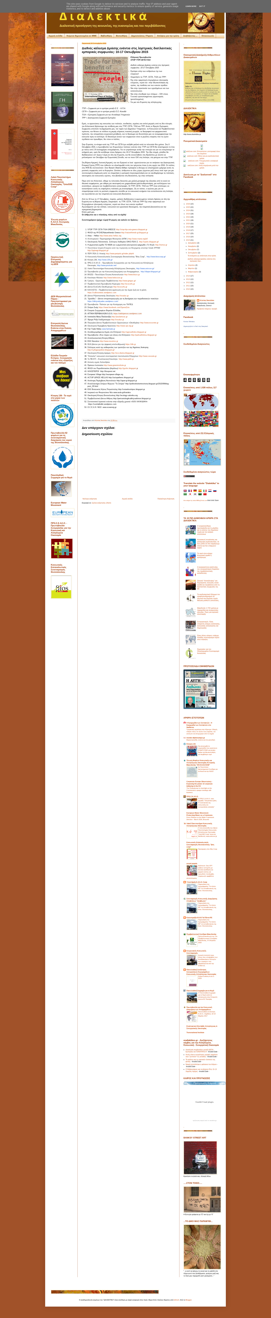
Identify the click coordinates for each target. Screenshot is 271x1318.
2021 (188, 220)
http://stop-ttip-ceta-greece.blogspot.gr (131, 229)
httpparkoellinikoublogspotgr (144, 335)
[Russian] (215, 491)
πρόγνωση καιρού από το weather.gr (205, 1120)
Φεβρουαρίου (193, 272)
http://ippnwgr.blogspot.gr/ (98, 250)
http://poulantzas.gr (119, 317)
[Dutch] (210, 491)
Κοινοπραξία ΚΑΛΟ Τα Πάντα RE (199, 918)
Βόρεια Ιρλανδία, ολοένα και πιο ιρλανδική (200, 740)
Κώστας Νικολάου (207, 300)
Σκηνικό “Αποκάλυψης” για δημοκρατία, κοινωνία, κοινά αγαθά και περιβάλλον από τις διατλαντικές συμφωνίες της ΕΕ (208, 585)
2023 (188, 214)
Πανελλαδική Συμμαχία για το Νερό (200, 991)
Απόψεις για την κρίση (168, 36)
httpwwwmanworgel (138, 239)
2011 (188, 286)
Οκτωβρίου (192, 250)
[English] (185, 491)
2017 (188, 233)
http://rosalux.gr (122, 296)
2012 (188, 282)
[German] (195, 491)
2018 (188, 230)
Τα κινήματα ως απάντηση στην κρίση (202, 256)
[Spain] (200, 491)
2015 (188, 240)
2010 (188, 289)
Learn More (190, 6)
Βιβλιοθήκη (106, 36)
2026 (188, 204)
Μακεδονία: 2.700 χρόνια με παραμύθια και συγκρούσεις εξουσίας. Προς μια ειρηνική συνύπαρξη (207, 611)
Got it (202, 6)
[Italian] (205, 491)
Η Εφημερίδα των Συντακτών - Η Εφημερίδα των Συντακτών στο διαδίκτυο (199, 725)
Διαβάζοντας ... (190, 36)
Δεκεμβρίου (192, 243)
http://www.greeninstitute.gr (115, 365)
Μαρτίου (191, 268)
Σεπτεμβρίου (193, 253)
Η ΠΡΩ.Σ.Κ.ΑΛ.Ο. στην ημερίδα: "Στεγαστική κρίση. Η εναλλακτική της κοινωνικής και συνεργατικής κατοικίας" (207, 803)
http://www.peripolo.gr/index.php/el (120, 254)
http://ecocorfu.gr (128, 284)
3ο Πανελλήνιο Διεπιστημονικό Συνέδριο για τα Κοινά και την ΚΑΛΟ (208, 769)
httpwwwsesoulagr (148, 356)
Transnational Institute (195, 1033)
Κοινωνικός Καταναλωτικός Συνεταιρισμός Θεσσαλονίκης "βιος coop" (200, 844)
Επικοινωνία (208, 36)
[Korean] (195, 495)
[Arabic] (200, 495)
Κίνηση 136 (191, 744)
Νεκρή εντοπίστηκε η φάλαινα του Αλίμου (201, 1064)
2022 (188, 217)
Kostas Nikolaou (189, 321)
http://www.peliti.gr (126, 359)
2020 (188, 224)
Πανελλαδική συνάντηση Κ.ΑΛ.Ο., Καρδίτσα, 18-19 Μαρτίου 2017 (207, 1014)
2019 (188, 227)
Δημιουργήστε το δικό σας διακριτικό (195, 326)
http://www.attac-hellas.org (110, 236)
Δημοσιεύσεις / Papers (142, 36)
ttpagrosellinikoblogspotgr (134, 332)
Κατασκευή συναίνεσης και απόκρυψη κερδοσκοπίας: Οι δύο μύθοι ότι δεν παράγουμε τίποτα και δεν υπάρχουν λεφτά (208, 544)
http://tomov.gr (161, 245)
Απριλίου (191, 265)
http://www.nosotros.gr (109, 341)
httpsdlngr (130, 344)
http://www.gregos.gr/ (127, 281)
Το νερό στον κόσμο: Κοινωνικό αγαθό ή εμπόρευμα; (205, 555)
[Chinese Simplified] (205, 495)
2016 (188, 237)
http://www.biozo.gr (132, 274)
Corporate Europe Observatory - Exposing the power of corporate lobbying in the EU (199, 784)
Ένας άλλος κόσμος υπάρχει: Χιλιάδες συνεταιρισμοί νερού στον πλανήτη (208, 638)
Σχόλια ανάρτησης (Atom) (101, 503)
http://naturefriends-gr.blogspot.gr (134, 233)
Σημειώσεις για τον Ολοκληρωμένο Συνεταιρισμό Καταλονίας (208, 651)
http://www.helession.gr (112, 278)
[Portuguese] (185, 495)
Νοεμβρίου (192, 246)
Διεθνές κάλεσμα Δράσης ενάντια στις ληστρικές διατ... (202, 260)
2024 (188, 210)
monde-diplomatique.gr (195, 738)
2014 (188, 276)
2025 (188, 207)
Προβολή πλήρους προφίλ (207, 309)
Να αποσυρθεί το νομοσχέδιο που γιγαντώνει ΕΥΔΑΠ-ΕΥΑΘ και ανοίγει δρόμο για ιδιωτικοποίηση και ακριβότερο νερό (207, 750)
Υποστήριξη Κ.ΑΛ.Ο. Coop (196, 882)
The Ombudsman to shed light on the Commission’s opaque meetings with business (199, 790)
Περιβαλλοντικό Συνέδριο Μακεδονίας (201, 934)
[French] (190, 491)
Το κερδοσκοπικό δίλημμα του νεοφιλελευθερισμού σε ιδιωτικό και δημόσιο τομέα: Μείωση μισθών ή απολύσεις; (208, 597)
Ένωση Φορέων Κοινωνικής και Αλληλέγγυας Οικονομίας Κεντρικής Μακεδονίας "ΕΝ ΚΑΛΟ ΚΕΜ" (200, 762)
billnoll (176, 1300)
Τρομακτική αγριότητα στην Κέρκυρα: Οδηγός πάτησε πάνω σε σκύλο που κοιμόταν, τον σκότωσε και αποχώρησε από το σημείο (201, 732)
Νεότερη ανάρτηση (90, 499)
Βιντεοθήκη (121, 36)
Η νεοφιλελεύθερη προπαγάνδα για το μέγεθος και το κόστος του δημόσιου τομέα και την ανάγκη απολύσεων (207, 530)
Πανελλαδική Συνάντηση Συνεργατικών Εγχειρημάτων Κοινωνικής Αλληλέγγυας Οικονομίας (201, 972)
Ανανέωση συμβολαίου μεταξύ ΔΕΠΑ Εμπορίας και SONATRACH (199, 1051)
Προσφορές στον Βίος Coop (207, 849)
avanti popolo (191, 864)
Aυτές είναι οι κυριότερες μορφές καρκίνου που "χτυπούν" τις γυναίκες (202, 1056)
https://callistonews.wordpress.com (102, 293)
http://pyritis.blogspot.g (128, 368)
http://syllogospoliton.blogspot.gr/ (101, 350)
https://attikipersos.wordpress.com (127, 313)
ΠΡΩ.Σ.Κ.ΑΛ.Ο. (192, 797)
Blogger (189, 1300)
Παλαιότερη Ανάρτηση (166, 499)
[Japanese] (190, 495)
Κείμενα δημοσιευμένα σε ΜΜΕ (82, 36)
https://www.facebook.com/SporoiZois (114, 307)
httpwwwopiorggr (124, 326)
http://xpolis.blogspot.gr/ (149, 242)
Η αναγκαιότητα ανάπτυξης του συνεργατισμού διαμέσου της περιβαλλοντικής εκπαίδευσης (208, 570)
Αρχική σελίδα (55, 36)
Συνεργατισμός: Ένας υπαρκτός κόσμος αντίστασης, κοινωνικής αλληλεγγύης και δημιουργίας (208, 625)
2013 (188, 279)
